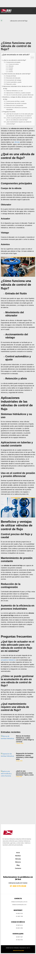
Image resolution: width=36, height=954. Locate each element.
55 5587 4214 (19, 925)
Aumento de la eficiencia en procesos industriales (16, 108)
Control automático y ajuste (13, 82)
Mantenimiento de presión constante (16, 103)
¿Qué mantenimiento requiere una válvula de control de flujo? (18, 122)
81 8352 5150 (19, 913)
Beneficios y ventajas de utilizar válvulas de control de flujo (17, 98)
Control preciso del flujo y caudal (15, 101)
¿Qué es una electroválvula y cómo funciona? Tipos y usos (25, 773)
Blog (18, 865)
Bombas (18, 856)
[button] (34, 10)
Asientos (11, 71)
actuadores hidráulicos (8, 660)
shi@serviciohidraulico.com (19, 904)
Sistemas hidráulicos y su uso (14, 90)
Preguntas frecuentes (9, 111)
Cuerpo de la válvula (14, 64)
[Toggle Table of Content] (31, 57)
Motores (18, 862)
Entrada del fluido (11, 76)
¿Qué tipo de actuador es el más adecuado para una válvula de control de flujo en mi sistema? (19, 114)
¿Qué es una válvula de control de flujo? (14, 60)
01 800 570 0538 (18, 885)
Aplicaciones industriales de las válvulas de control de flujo (17, 87)
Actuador (11, 68)
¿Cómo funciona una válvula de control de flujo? (16, 73)
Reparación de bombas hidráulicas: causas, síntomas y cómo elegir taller (24, 756)
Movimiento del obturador (13, 78)
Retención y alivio (11, 84)
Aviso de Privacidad (18, 950)
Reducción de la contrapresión (14, 105)
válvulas (17, 142)
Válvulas (18, 859)
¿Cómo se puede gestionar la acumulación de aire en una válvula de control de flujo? (19, 118)
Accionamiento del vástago (13, 80)
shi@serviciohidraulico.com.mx (19, 902)
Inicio (18, 852)
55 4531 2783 (19, 928)
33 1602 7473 (19, 940)
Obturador (11, 66)
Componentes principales (13, 62)
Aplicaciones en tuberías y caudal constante (18, 92)
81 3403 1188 (19, 916)
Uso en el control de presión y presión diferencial (19, 95)
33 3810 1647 (19, 937)
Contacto (18, 868)
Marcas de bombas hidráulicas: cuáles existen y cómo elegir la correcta (25, 739)
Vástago (11, 69)
